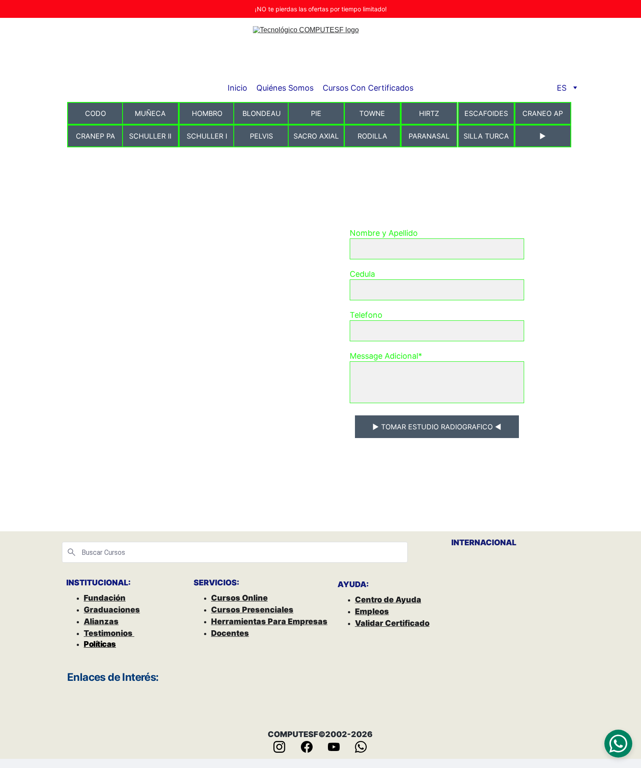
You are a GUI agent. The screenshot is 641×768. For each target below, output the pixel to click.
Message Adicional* (386, 355)
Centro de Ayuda (388, 599)
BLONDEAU (261, 113)
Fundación (105, 597)
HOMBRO (207, 113)
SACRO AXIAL (316, 136)
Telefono (366, 314)
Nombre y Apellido (384, 233)
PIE (316, 113)
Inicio (237, 87)
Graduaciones (112, 609)
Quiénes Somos (285, 87)
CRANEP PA (95, 136)
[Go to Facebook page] (311, 747)
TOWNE (372, 113)
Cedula (362, 274)
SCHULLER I (207, 136)
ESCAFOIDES (486, 113)
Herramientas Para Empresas (269, 621)
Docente (227, 633)
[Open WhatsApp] (618, 744)
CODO (95, 113)
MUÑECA (150, 113)
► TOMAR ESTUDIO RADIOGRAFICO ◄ (436, 426)
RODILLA (372, 136)
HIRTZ (429, 113)
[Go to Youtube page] (338, 747)
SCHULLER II (150, 136)
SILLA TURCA (486, 136)
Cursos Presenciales (252, 609)
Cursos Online (239, 597)
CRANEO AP (542, 113)
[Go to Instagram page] (283, 747)
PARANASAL (429, 136)
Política (97, 644)
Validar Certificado (392, 623)
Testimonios (109, 633)
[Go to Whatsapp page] (361, 747)
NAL (508, 542)
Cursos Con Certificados (368, 87)
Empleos (372, 611)
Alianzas (101, 621)
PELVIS (261, 136)
